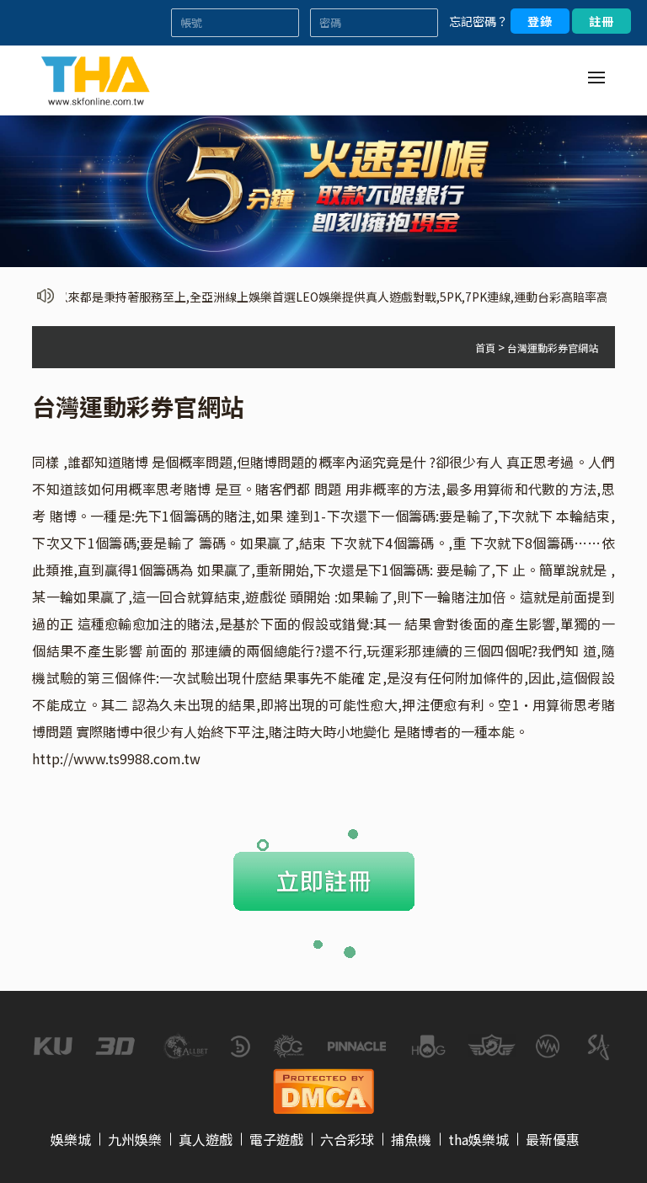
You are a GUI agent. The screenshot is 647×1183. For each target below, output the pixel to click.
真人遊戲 (206, 1139)
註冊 (601, 21)
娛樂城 (71, 1139)
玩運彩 (387, 650)
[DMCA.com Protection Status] (323, 1088)
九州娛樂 (135, 1139)
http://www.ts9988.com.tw (116, 758)
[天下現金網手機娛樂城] (323, 188)
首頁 (485, 347)
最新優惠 (553, 1139)
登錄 (540, 21)
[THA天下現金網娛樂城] (96, 78)
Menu (596, 77)
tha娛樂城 (478, 1139)
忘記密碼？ (478, 21)
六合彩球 (347, 1139)
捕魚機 (411, 1139)
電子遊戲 (276, 1139)
